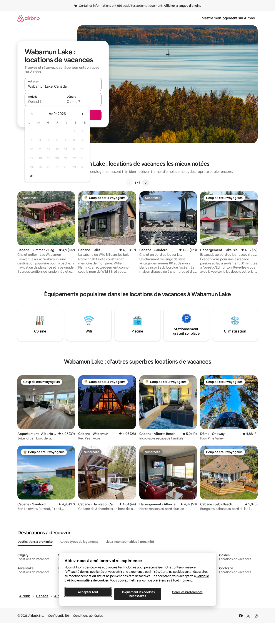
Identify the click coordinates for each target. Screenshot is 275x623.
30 (83, 167)
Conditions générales (88, 616)
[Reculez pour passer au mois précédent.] (32, 114)
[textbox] (44, 101)
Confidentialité (58, 616)
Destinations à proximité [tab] (35, 542)
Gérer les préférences (187, 592)
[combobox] (63, 86)
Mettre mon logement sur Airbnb (228, 18)
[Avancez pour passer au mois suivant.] (82, 114)
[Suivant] (145, 182)
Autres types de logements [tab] (79, 542)
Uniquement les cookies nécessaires (137, 594)
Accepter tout (88, 592)
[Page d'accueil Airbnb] (28, 18)
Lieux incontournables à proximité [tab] (129, 542)
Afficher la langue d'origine (182, 6)
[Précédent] (129, 182)
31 (31, 176)
